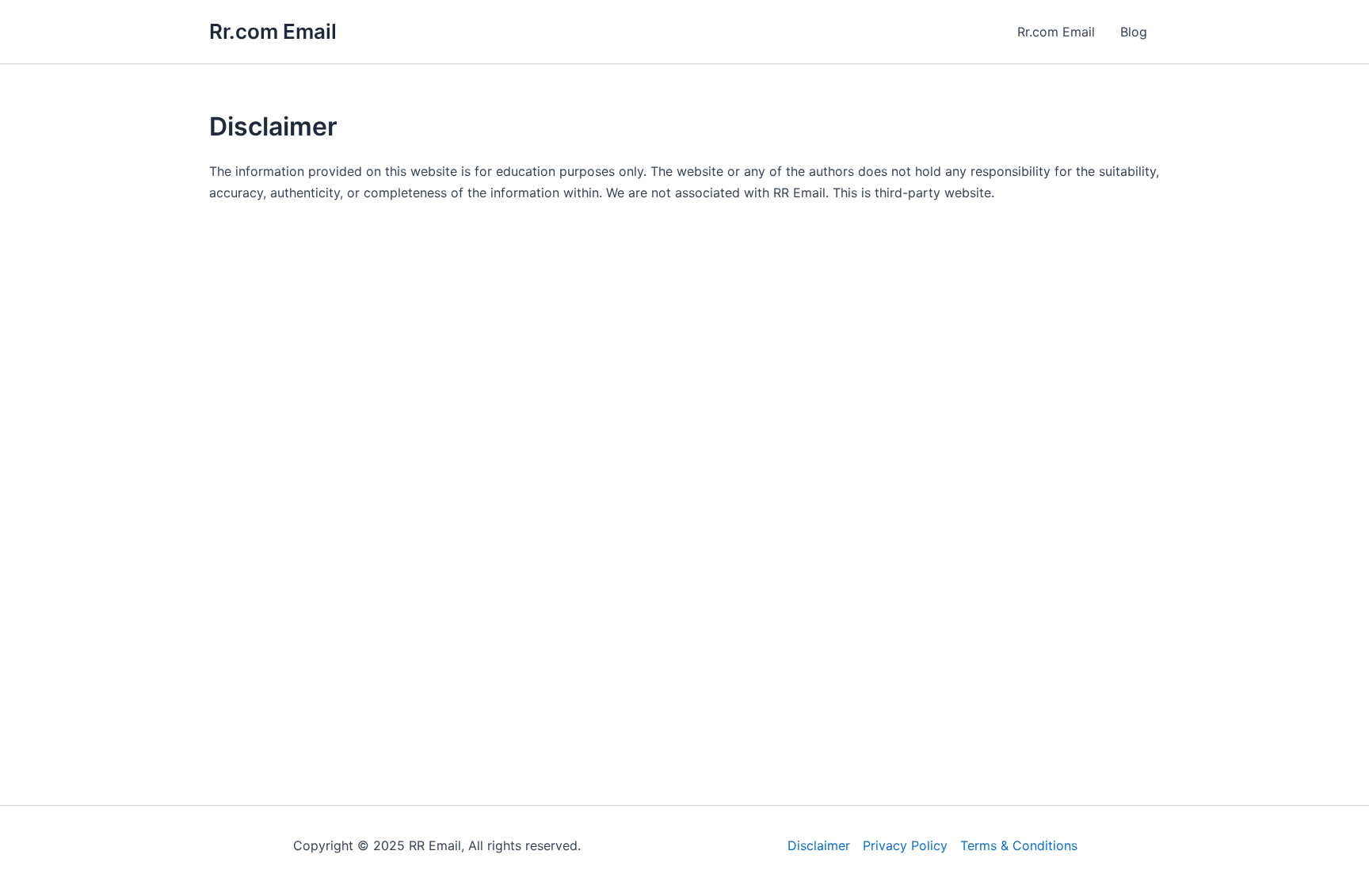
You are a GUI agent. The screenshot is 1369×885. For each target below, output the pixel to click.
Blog (1133, 32)
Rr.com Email (273, 31)
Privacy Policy (905, 845)
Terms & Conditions (1018, 845)
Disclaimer (818, 845)
